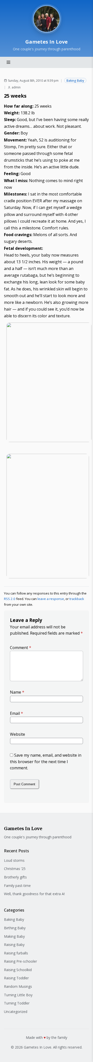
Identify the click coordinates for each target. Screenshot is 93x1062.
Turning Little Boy (18, 995)
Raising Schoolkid (18, 969)
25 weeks (15, 95)
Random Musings (18, 986)
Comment (20, 647)
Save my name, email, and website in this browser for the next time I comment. (45, 761)
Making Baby (14, 936)
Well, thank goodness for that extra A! (34, 893)
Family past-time (17, 885)
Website (17, 734)
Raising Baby (14, 944)
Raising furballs (16, 953)
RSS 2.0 (9, 599)
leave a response (50, 599)
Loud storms (14, 860)
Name (17, 692)
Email (16, 713)
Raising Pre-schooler (20, 961)
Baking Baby (75, 80)
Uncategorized (15, 1011)
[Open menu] (8, 62)
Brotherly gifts (15, 877)
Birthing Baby (15, 928)
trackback (76, 599)
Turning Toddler (17, 1003)
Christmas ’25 (15, 868)
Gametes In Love (46, 41)
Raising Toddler (16, 978)
